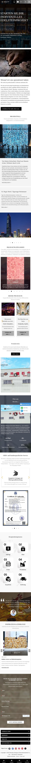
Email (3, 695)
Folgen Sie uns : (4, 748)
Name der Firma (5, 706)
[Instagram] (19, 748)
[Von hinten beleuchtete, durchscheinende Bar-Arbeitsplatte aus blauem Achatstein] (15, 374)
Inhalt (3, 711)
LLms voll (22, 756)
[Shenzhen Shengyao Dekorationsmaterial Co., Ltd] (5, 2)
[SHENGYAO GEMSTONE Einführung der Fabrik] (15, 414)
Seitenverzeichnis (11, 756)
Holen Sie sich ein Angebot (7, 25)
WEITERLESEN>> (6, 182)
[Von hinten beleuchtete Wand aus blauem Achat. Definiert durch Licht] (15, 141)
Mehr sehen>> (4, 234)
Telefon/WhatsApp (5, 701)
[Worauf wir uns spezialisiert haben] (15, 63)
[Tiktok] (9, 748)
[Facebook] (13, 748)
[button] (10, 242)
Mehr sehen (15, 354)
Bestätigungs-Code (5, 715)
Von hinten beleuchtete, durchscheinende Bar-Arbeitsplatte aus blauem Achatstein (14, 380)
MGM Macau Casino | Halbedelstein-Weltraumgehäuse (13, 218)
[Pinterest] (22, 748)
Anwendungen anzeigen (6, 28)
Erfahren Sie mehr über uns (11, 109)
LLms (17, 756)
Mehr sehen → (16, 401)
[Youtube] (16, 748)
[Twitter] (25, 748)
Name (2, 690)
